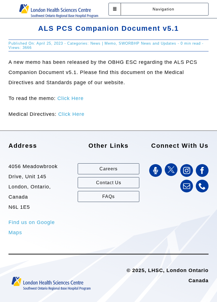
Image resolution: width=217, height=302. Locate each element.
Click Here (70, 98)
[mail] (186, 186)
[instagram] (186, 170)
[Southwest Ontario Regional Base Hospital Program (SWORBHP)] (58, 3)
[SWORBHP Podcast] (155, 170)
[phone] (202, 186)
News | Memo (103, 43)
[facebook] (202, 170)
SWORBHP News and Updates (147, 43)
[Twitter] (171, 169)
